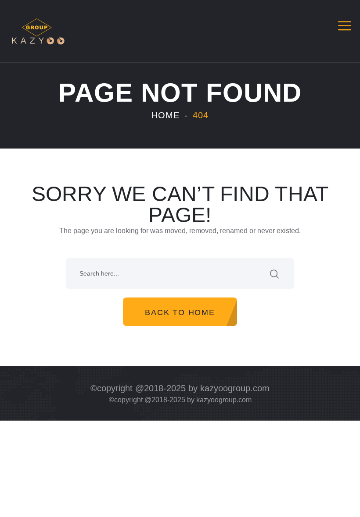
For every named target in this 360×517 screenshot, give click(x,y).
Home (165, 115)
